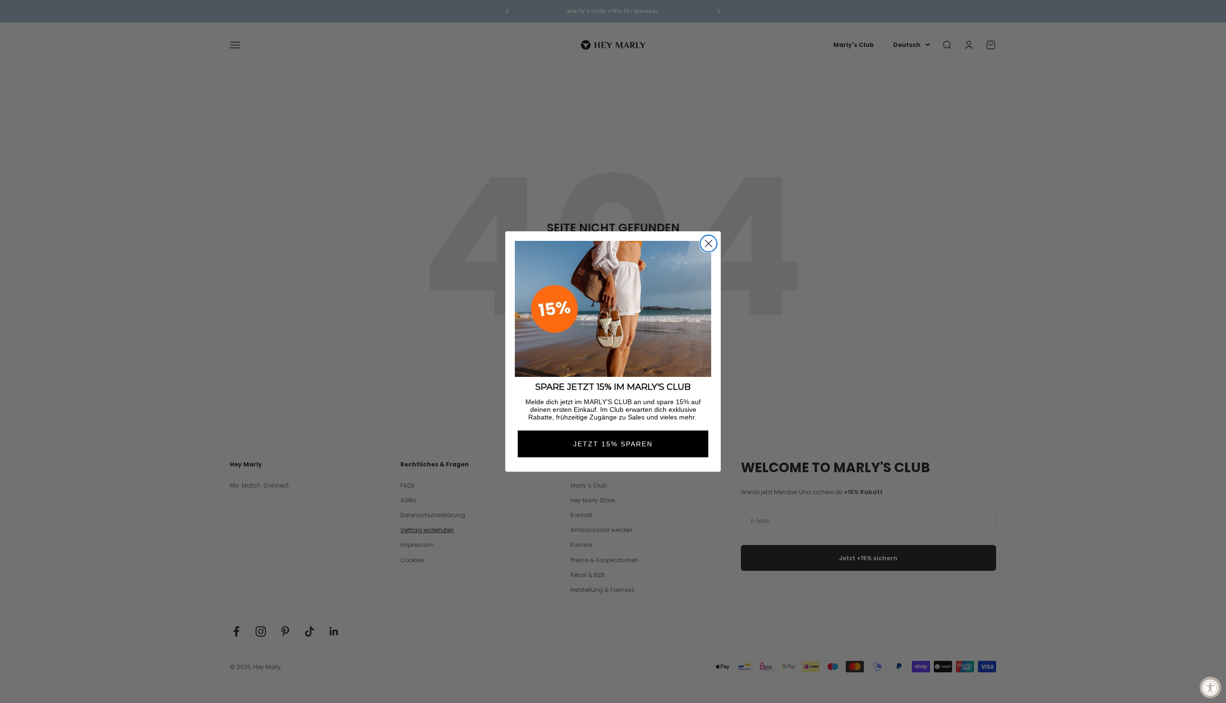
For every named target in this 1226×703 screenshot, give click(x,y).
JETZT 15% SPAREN (613, 444)
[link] (613, 309)
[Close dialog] (708, 243)
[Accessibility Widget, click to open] (1210, 687)
